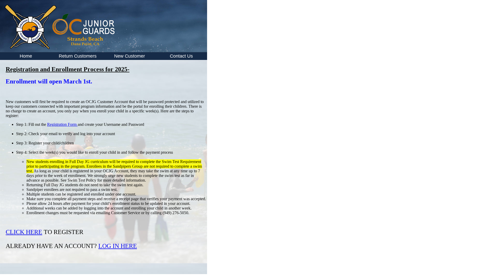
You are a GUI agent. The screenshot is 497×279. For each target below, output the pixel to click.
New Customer (129, 56)
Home (26, 56)
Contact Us (181, 56)
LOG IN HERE (117, 246)
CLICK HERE (24, 232)
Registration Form (62, 124)
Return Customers (78, 56)
